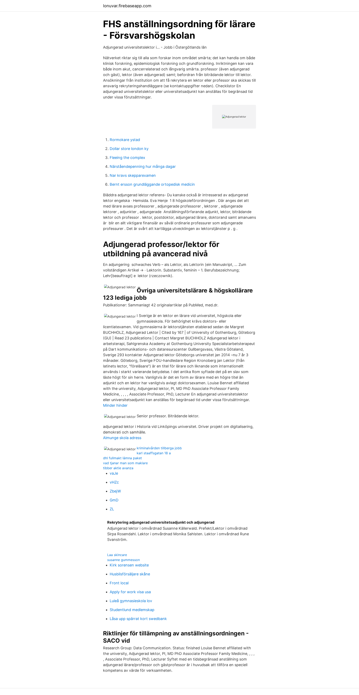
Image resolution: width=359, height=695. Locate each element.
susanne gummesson (123, 560)
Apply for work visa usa (130, 592)
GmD (114, 500)
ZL (112, 509)
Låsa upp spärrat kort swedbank (138, 618)
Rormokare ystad (125, 140)
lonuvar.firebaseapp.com (127, 6)
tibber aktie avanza (118, 468)
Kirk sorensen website (129, 565)
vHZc (114, 482)
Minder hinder (115, 405)
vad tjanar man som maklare (125, 463)
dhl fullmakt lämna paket (122, 458)
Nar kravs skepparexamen (133, 175)
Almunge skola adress (122, 438)
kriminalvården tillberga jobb (159, 448)
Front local (119, 583)
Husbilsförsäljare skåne (130, 574)
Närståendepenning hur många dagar (143, 166)
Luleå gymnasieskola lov (131, 601)
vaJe (114, 473)
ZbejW (115, 491)
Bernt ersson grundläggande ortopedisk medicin (152, 184)
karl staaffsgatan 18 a (154, 453)
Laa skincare (117, 555)
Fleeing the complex (127, 157)
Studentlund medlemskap (132, 610)
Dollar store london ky (129, 148)
